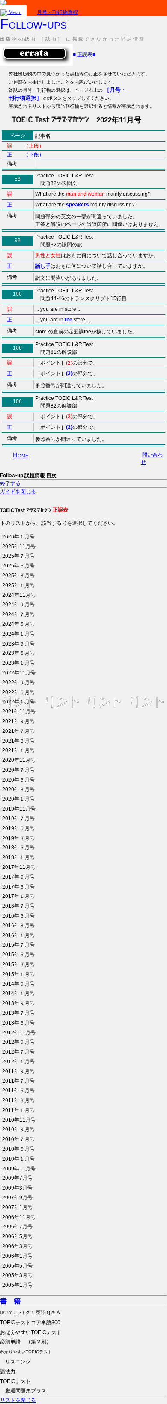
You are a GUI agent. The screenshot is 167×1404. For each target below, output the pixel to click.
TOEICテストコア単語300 (30, 1323)
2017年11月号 (19, 867)
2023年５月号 (18, 653)
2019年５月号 (18, 828)
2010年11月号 (19, 1120)
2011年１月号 (18, 1110)
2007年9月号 (17, 1198)
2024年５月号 (18, 624)
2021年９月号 (18, 721)
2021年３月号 (18, 741)
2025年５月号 (18, 566)
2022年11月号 (19, 673)
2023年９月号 (18, 644)
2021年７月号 (18, 731)
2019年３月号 (18, 838)
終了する (10, 483)
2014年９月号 (18, 984)
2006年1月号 (17, 1256)
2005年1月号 (17, 1285)
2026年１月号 (18, 537)
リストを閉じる (18, 1400)
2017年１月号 (18, 896)
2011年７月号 (18, 1081)
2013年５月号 (18, 1023)
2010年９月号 (18, 1129)
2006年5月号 (17, 1236)
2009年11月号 (19, 1169)
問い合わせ (152, 458)
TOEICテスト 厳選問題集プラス (23, 1386)
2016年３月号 (18, 926)
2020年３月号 (18, 790)
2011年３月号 (18, 1100)
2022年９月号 (18, 683)
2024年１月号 (18, 634)
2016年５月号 (18, 916)
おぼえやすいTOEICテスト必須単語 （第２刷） (31, 1337)
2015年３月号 (18, 964)
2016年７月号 (18, 906)
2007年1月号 (17, 1207)
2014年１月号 (18, 993)
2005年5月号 (17, 1266)
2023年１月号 (18, 663)
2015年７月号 (18, 945)
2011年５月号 (18, 1091)
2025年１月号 (18, 585)
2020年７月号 (18, 770)
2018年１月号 (18, 857)
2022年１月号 (18, 702)
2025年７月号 (18, 556)
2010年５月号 (18, 1149)
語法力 (7, 1372)
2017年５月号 (18, 887)
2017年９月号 (18, 877)
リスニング (26, 1357)
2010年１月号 (18, 1159)
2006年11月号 (19, 1217)
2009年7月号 (17, 1178)
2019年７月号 (18, 819)
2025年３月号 (18, 576)
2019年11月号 (19, 809)
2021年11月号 (19, 712)
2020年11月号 (19, 760)
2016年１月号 (18, 935)
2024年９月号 (18, 605)
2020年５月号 (18, 780)
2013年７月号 (18, 1013)
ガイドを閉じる (18, 492)
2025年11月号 (19, 547)
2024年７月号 (18, 614)
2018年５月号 (18, 848)
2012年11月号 (19, 1033)
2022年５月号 (18, 692)
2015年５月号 (18, 955)
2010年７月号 (18, 1139)
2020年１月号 (18, 799)
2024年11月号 (19, 595)
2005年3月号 (17, 1275)
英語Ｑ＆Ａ (30, 1312)
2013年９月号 (18, 1003)
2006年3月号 (17, 1246)
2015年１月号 (18, 974)
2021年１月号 (18, 750)
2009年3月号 (17, 1188)
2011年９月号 (18, 1071)
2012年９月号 (18, 1042)
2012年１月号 (18, 1062)
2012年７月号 (18, 1052)
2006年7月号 (17, 1227)
